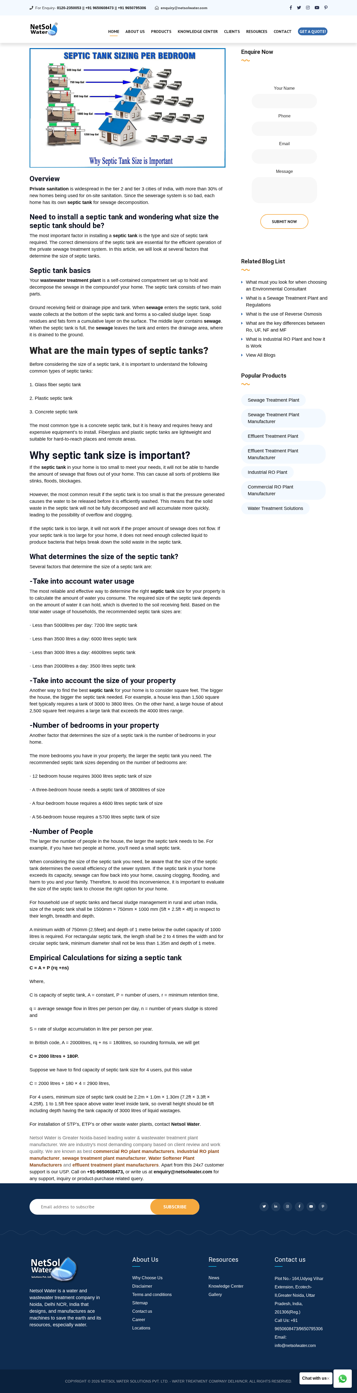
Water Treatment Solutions (275, 508)
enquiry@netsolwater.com (184, 8)
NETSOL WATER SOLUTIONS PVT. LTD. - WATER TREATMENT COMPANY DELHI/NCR (174, 1381)
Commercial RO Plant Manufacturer (270, 490)
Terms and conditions (152, 1294)
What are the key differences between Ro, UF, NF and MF (285, 327)
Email (284, 143)
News (214, 1278)
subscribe (174, 1207)
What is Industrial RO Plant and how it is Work (285, 343)
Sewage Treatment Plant (273, 400)
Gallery (215, 1294)
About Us (135, 31)
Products (161, 31)
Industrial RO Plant (267, 472)
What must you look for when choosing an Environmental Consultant (286, 286)
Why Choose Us (147, 1278)
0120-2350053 (69, 8)
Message (284, 171)
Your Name (284, 88)
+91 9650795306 (132, 8)
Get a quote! (313, 31)
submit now (284, 221)
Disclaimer (142, 1286)
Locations (141, 1328)
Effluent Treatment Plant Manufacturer (273, 454)
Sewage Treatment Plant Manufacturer (273, 418)
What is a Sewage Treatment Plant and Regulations (286, 301)
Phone (284, 116)
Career (138, 1319)
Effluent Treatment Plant (273, 436)
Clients (232, 31)
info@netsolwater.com (295, 1345)
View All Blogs (260, 355)
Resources (256, 31)
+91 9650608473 (99, 8)
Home (113, 31)
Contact (283, 31)
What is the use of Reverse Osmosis (284, 314)
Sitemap (140, 1303)
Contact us (142, 1311)
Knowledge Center (198, 31)
